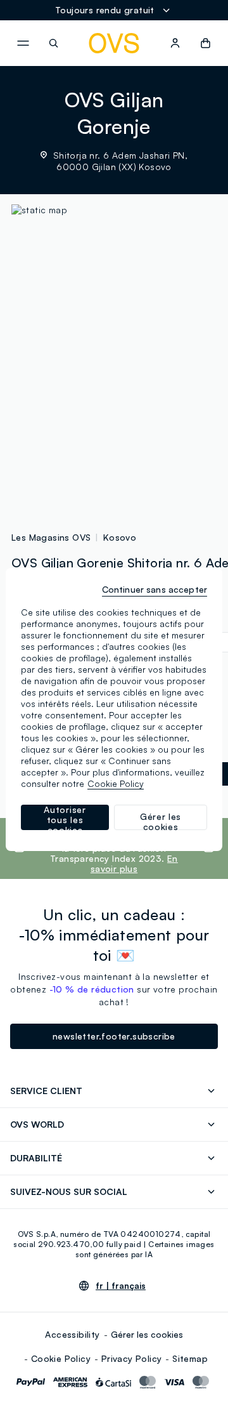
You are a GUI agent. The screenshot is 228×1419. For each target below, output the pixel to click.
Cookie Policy (61, 1358)
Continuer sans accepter (154, 589)
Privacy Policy (131, 1358)
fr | (121, 1286)
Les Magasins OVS (51, 537)
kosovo (119, 537)
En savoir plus (134, 863)
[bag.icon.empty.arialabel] (205, 43)
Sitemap (190, 1358)
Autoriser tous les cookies (65, 817)
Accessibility (72, 1334)
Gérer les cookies (147, 1334)
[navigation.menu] (22, 43)
